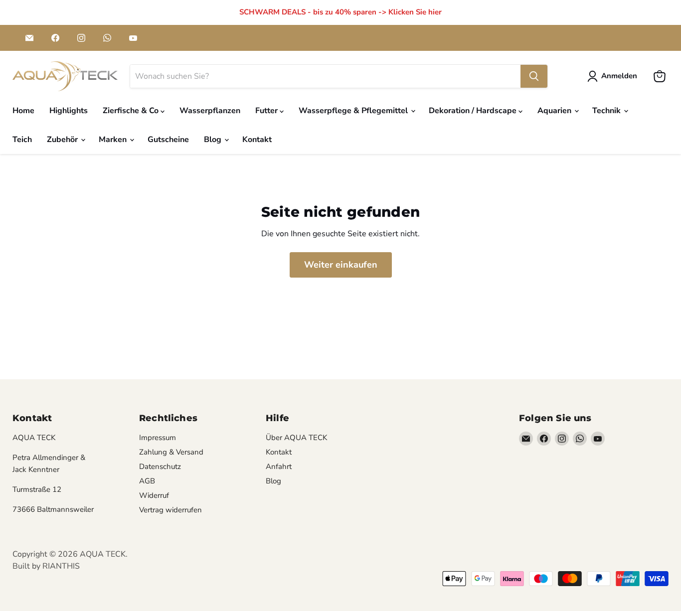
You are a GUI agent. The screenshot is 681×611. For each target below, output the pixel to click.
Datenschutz (160, 466)
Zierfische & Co (132, 110)
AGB (147, 481)
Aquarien (555, 110)
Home (23, 110)
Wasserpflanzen (209, 110)
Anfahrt (279, 466)
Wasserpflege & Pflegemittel (354, 110)
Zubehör (63, 139)
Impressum (157, 438)
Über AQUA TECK (296, 438)
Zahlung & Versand (171, 452)
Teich (22, 139)
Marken (114, 139)
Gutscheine (168, 139)
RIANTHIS (61, 566)
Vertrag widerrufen (170, 510)
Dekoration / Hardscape (473, 110)
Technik (607, 110)
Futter (267, 110)
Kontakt (257, 139)
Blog (213, 139)
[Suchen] (533, 76)
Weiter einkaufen (340, 265)
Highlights (68, 110)
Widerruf (154, 495)
